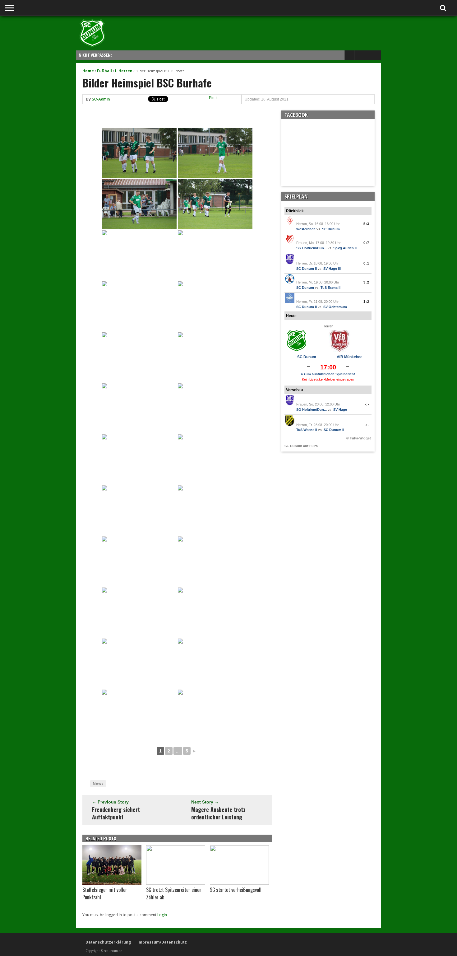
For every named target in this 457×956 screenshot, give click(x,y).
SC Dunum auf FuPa (301, 446)
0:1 (366, 263)
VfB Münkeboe (349, 357)
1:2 (366, 301)
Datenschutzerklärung (108, 942)
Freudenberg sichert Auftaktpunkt (116, 813)
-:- (367, 404)
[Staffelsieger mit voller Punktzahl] (111, 883)
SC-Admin (101, 99)
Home (88, 70)
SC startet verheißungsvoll (235, 889)
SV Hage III (332, 268)
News (98, 783)
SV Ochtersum (335, 307)
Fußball (104, 70)
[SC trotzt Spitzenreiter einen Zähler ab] (175, 883)
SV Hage (340, 409)
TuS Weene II (306, 430)
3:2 (366, 282)
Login (162, 914)
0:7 (366, 243)
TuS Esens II (330, 287)
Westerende (306, 229)
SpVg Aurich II (345, 248)
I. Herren (123, 70)
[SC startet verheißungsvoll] (239, 883)
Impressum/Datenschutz (162, 942)
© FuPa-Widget (358, 438)
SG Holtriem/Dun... (311, 248)
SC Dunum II (306, 268)
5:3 (366, 224)
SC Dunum (331, 229)
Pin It (213, 98)
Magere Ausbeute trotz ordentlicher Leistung (218, 813)
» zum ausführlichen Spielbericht (328, 374)
